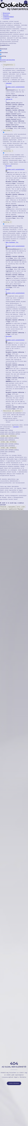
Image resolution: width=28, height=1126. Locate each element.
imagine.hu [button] (9, 100)
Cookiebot (16, 426)
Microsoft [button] (9, 166)
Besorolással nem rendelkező (12, 410)
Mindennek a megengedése (8, 506)
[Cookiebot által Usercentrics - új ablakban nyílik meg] (14, 10)
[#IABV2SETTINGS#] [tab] (8, 16)
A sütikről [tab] (6, 18)
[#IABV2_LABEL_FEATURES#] (8, 442)
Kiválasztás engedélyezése (9, 509)
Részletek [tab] (6, 15)
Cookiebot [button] (9, 84)
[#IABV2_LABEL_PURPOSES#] (8, 436)
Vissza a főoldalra (14, 1083)
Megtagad (20, 509)
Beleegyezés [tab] (6, 13)
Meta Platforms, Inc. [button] (12, 243)
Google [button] (8, 290)
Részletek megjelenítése (7, 59)
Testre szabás (21, 506)
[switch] (0, 50)
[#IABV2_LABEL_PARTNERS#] (8, 447)
